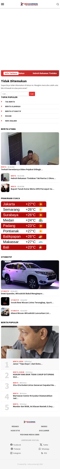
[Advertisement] (30, 39)
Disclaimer (44, 430)
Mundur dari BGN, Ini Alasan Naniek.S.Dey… (33, 406)
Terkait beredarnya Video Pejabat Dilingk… (22, 169)
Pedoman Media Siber (29, 434)
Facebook (17, 445)
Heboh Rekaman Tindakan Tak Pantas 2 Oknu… (33, 178)
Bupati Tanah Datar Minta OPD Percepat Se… (32, 189)
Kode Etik (15, 430)
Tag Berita (10, 102)
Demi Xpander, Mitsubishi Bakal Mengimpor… (22, 293)
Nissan (8, 116)
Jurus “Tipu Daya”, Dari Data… (27, 364)
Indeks (44, 426)
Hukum (21, 372)
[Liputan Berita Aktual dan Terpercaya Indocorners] (30, 3)
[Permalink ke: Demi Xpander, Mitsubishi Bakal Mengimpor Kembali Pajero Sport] (30, 274)
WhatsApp (45, 449)
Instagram (17, 453)
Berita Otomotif (13, 111)
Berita (3, 167)
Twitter (45, 445)
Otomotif (5, 291)
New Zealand (11, 121)
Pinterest (17, 449)
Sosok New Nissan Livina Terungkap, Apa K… (32, 302)
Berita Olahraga (12, 106)
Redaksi (15, 426)
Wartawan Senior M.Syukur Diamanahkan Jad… (32, 397)
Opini (21, 361)
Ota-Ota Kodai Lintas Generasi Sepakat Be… (34, 385)
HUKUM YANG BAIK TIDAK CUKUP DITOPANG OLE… (33, 375)
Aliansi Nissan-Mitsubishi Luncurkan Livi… (31, 313)
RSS (45, 453)
